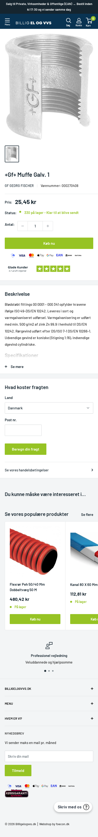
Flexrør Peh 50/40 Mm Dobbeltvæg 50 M (27, 587)
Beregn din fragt (25, 449)
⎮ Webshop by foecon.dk (52, 824)
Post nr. (11, 420)
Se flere (87, 514)
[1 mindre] (23, 226)
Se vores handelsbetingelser (27, 470)
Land (9, 397)
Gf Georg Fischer (19, 186)
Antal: (10, 224)
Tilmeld (18, 770)
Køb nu (49, 243)
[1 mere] (48, 226)
